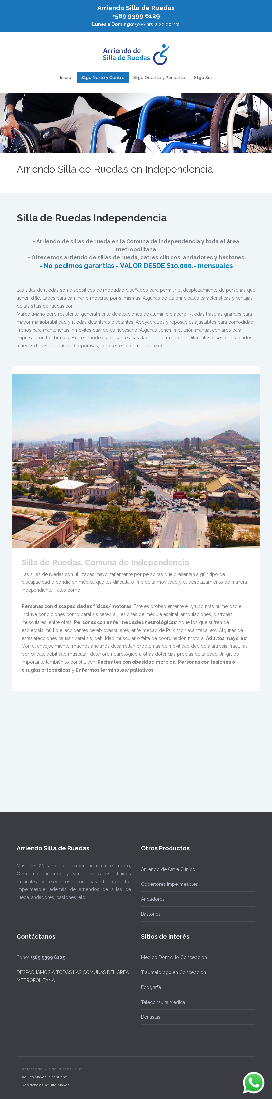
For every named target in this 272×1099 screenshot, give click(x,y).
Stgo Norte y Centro (103, 77)
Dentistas (150, 1017)
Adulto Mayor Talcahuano (44, 1077)
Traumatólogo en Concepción (173, 972)
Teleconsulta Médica (163, 1002)
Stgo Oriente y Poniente (159, 77)
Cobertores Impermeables (169, 884)
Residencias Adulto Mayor (45, 1085)
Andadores (153, 899)
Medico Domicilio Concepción (174, 957)
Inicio (65, 77)
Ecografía (151, 987)
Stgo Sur (203, 77)
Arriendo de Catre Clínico (168, 869)
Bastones (151, 914)
